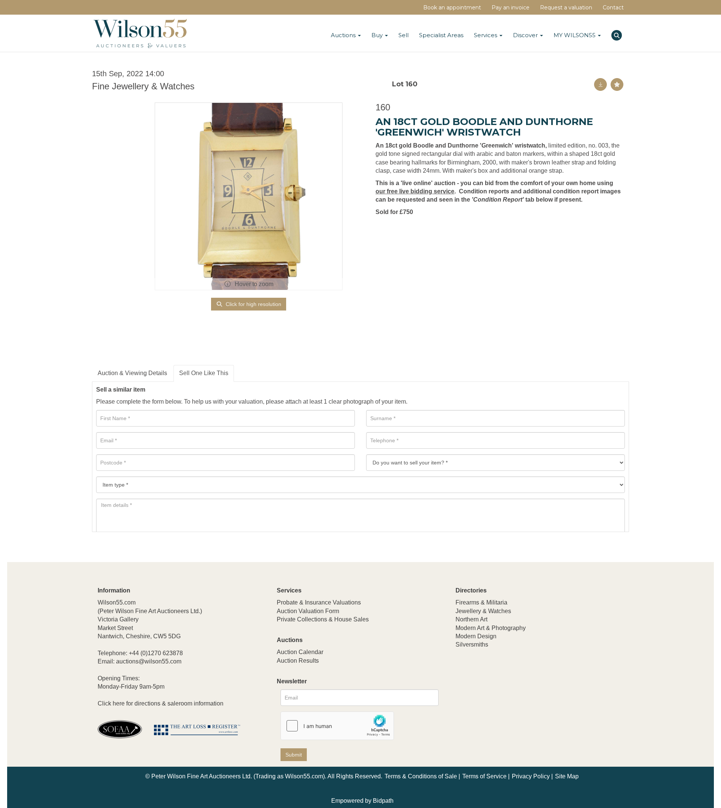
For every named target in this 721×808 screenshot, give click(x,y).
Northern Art (471, 619)
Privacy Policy (531, 776)
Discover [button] (526, 35)
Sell (403, 35)
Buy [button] (377, 35)
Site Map (567, 776)
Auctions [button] (344, 35)
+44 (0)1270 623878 (156, 653)
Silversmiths (472, 644)
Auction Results (298, 660)
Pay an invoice (510, 7)
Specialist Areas (441, 35)
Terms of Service (484, 776)
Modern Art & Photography (491, 628)
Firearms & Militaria (481, 602)
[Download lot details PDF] (600, 84)
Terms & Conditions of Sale (421, 776)
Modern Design (476, 636)
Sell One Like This (203, 373)
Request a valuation (566, 7)
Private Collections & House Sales (323, 619)
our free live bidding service (415, 191)
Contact (613, 7)
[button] (617, 34)
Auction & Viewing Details (132, 373)
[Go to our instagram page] (509, 694)
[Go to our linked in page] (478, 694)
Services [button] (486, 35)
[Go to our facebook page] (463, 694)
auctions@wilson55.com (148, 661)
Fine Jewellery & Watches (143, 86)
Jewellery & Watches (483, 611)
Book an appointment (452, 7)
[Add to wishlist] (617, 84)
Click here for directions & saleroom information (160, 703)
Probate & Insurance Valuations (319, 602)
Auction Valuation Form (308, 611)
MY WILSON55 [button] (575, 35)
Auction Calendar (300, 652)
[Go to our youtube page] (494, 694)
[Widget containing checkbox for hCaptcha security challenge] (337, 726)
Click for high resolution (252, 304)
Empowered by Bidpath (362, 800)
